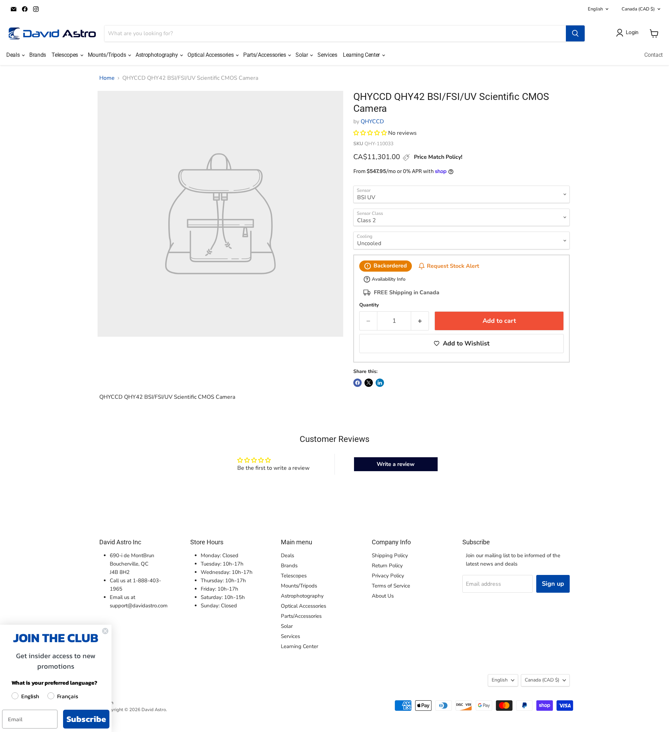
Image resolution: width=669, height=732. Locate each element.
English (595, 9)
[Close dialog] (105, 631)
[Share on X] (368, 383)
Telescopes (65, 55)
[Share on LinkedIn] (380, 383)
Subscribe (86, 719)
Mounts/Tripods (107, 55)
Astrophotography (157, 55)
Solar (302, 55)
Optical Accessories (211, 55)
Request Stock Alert (453, 266)
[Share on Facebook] (357, 383)
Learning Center (362, 55)
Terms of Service (391, 585)
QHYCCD (372, 121)
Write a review (396, 464)
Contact (653, 55)
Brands (37, 55)
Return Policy (387, 565)
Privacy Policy (388, 575)
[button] (370, 133)
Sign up (553, 583)
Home (107, 78)
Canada (638, 9)
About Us (383, 595)
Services (327, 55)
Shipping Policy (390, 555)
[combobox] (335, 33)
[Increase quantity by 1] (420, 320)
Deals (13, 55)
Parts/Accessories (265, 55)
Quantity (369, 305)
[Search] (575, 33)
